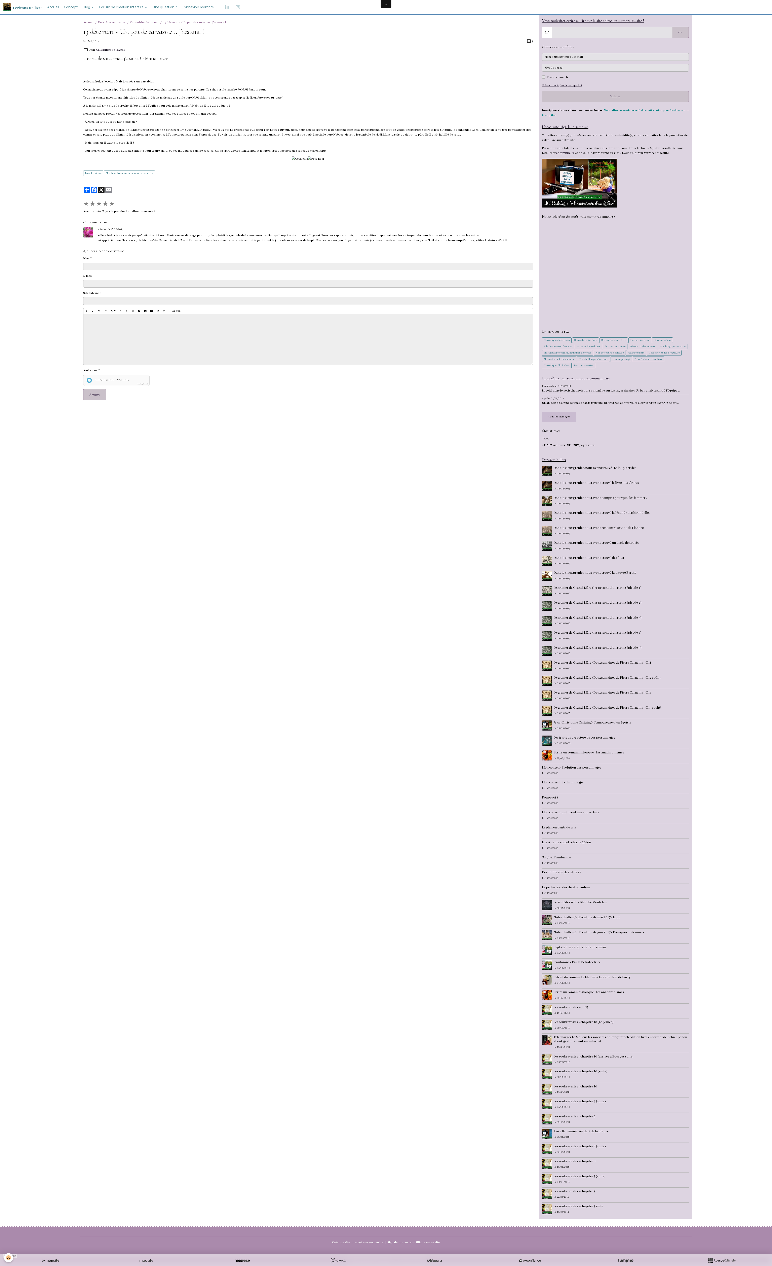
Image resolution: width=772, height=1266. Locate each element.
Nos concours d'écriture (609, 353)
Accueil (53, 7)
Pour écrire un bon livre (648, 359)
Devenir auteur (662, 340)
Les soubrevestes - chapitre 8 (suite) (580, 1146)
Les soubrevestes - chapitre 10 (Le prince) (584, 1022)
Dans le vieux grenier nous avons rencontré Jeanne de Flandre (599, 528)
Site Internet (92, 293)
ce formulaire (565, 153)
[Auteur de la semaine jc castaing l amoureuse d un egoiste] (579, 183)
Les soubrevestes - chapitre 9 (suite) (580, 1101)
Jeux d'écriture (93, 173)
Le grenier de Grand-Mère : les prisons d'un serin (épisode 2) (598, 603)
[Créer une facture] (434, 1261)
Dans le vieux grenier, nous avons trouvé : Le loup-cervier (595, 468)
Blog (87, 7)
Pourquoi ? (550, 797)
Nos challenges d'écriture (593, 359)
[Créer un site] (50, 1261)
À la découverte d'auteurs (558, 346)
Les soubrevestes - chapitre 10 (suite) (580, 1071)
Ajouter (94, 395)
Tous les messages (559, 416)
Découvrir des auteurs (642, 346)
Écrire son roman (615, 346)
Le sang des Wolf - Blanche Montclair (580, 902)
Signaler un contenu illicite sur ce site (413, 1242)
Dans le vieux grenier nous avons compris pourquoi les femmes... (600, 498)
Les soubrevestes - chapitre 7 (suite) (580, 1176)
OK (680, 32)
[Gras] (86, 311)
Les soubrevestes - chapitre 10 (575, 1086)
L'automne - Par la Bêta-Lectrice (577, 962)
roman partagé (621, 359)
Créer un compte (550, 85)
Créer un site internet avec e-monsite (357, 1242)
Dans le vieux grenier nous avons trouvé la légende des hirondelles (602, 513)
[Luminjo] (626, 1261)
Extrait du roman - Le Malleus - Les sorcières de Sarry (592, 977)
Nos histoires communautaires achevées (129, 173)
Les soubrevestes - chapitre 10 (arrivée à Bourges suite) (593, 1056)
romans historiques (588, 346)
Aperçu (176, 311)
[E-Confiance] (530, 1261)
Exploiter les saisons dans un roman (580, 947)
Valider (615, 96)
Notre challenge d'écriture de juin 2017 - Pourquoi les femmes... (600, 932)
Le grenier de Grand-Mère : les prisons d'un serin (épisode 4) (597, 633)
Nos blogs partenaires (673, 346)
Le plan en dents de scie (559, 827)
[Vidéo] (151, 311)
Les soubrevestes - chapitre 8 (574, 1161)
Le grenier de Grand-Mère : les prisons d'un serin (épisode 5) (598, 648)
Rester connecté (558, 77)
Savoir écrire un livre (613, 340)
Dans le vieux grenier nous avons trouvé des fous (589, 558)
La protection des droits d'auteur (566, 887)
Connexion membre (198, 7)
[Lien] (133, 311)
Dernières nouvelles (112, 22)
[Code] (158, 311)
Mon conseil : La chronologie (563, 782)
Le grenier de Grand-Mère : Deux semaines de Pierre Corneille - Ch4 (602, 693)
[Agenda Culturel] (722, 1261)
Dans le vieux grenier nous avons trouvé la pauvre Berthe (595, 573)
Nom (86, 258)
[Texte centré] (126, 311)
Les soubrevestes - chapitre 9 (574, 1116)
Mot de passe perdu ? (571, 85)
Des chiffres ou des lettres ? (561, 872)
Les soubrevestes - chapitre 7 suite (578, 1206)
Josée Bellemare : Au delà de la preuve (581, 1131)
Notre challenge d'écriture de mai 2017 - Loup (587, 917)
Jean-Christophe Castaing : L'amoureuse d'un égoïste (592, 722)
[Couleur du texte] (113, 311)
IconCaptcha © (142, 384)
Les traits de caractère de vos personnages (584, 738)
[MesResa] (242, 1261)
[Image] (145, 311)
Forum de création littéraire (121, 7)
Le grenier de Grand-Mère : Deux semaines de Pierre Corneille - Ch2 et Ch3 (607, 678)
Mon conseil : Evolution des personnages (571, 768)
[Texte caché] (139, 311)
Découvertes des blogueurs (664, 353)
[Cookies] (8, 1257)
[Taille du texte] (105, 311)
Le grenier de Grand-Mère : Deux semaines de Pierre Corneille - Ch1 (602, 663)
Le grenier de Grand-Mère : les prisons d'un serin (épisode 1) (597, 588)
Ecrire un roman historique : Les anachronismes (589, 752)
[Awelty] (338, 1261)
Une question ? (164, 7)
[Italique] (93, 311)
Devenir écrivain (640, 340)
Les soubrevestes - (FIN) (571, 1007)
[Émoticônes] (164, 311)
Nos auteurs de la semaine (559, 359)
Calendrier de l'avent (144, 22)
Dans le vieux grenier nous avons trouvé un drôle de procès (596, 543)
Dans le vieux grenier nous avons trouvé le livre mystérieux (596, 483)
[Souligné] (99, 311)
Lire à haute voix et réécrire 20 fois (566, 842)
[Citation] (120, 311)
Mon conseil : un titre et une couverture (570, 812)
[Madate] (146, 1261)
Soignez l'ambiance (556, 857)
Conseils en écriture (585, 340)
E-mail (87, 276)
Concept (71, 7)
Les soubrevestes (583, 365)
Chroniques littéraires (557, 340)
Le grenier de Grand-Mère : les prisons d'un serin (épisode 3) (598, 618)
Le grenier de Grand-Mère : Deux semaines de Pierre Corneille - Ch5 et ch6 (607, 708)
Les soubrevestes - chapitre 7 (574, 1191)
